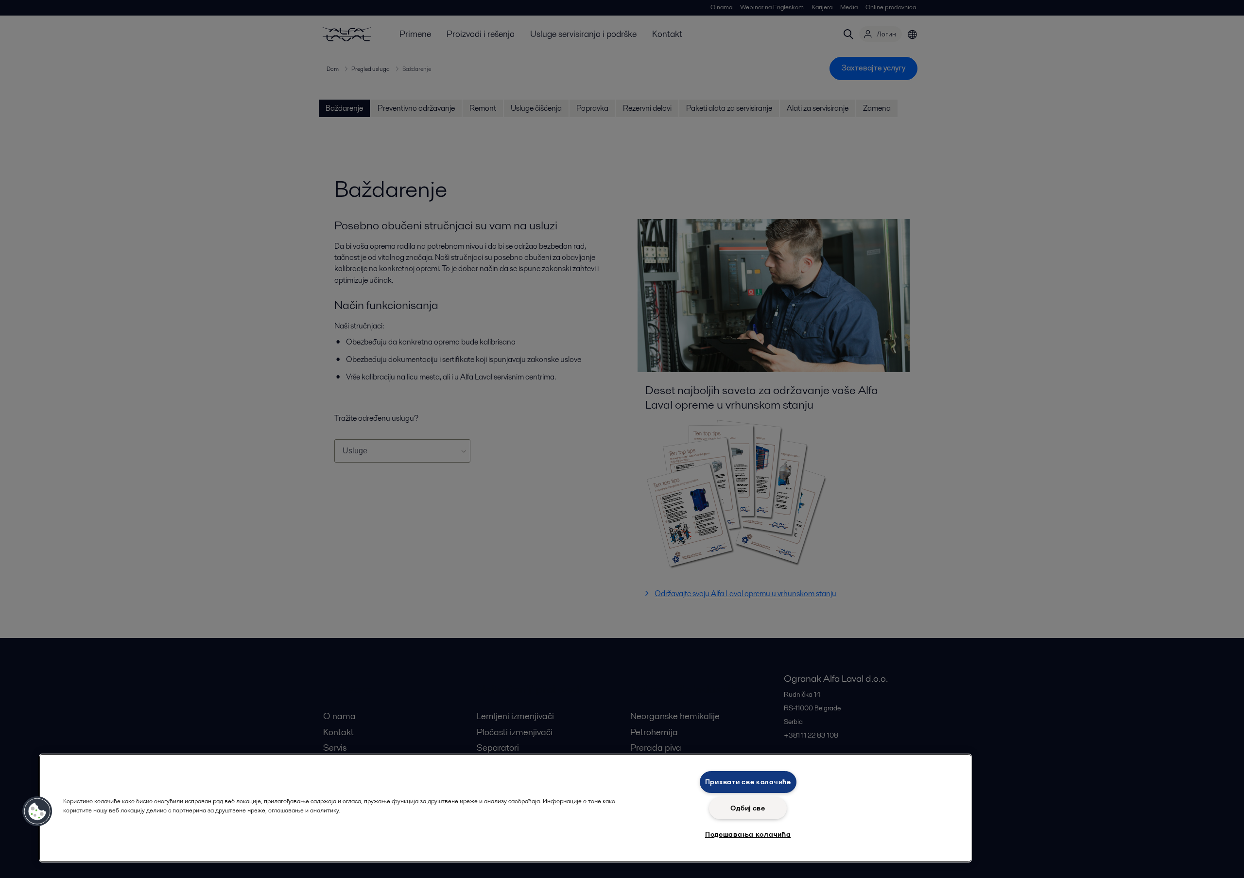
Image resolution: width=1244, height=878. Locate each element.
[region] (505, 808)
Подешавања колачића (748, 834)
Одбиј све (747, 808)
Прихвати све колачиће (748, 782)
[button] (37, 811)
